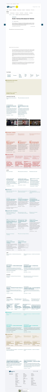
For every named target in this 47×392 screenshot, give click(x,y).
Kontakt (32, 381)
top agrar (16, 384)
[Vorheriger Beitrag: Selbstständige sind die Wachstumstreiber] (5, 24)
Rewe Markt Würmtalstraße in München (35, 126)
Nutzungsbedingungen (33, 383)
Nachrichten (24, 374)
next (40, 128)
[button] (15, 21)
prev (38, 128)
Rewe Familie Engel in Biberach (10, 126)
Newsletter (32, 378)
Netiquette (32, 384)
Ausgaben (24, 381)
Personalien (16, 376)
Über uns (32, 9)
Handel (16, 374)
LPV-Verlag (16, 378)
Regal (16, 383)
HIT (23, 379)
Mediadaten (24, 383)
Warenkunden (24, 376)
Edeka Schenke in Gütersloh (21, 126)
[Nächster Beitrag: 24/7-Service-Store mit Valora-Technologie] (42, 24)
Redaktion (16, 379)
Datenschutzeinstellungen (18, 386)
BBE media (16, 381)
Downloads (32, 379)
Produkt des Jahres (25, 378)
